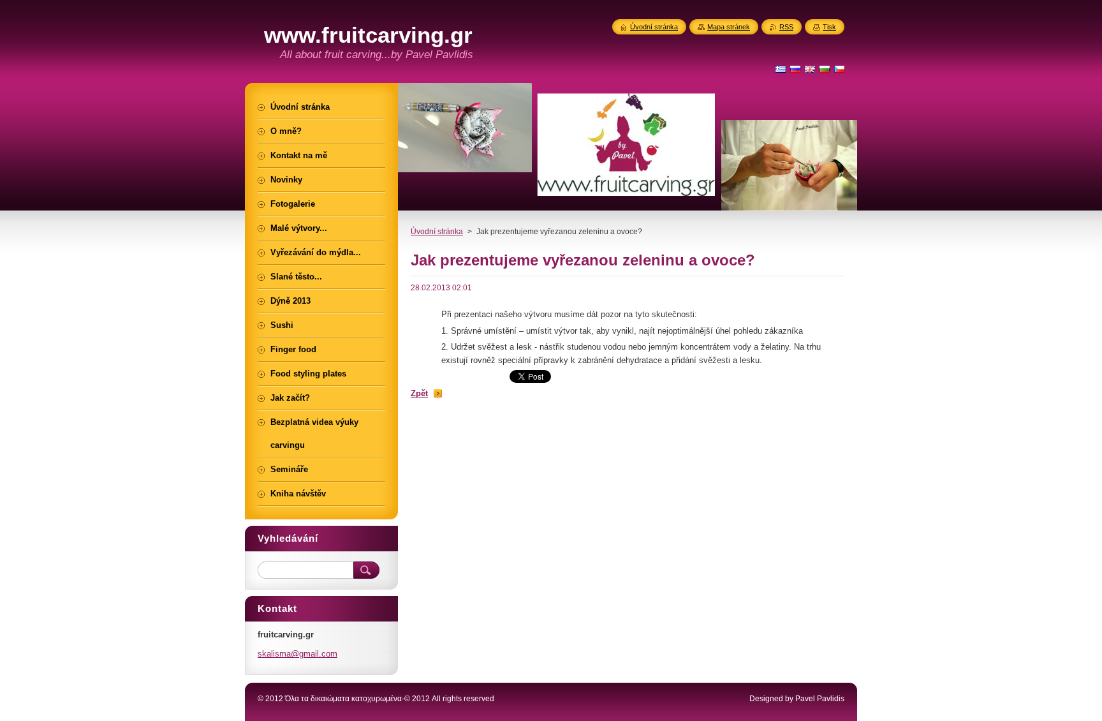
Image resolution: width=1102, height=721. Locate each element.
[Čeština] (839, 69)
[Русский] (795, 69)
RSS (786, 27)
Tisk (829, 27)
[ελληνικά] (780, 69)
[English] (810, 69)
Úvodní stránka (437, 231)
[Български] (824, 69)
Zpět (419, 393)
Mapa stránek (728, 27)
